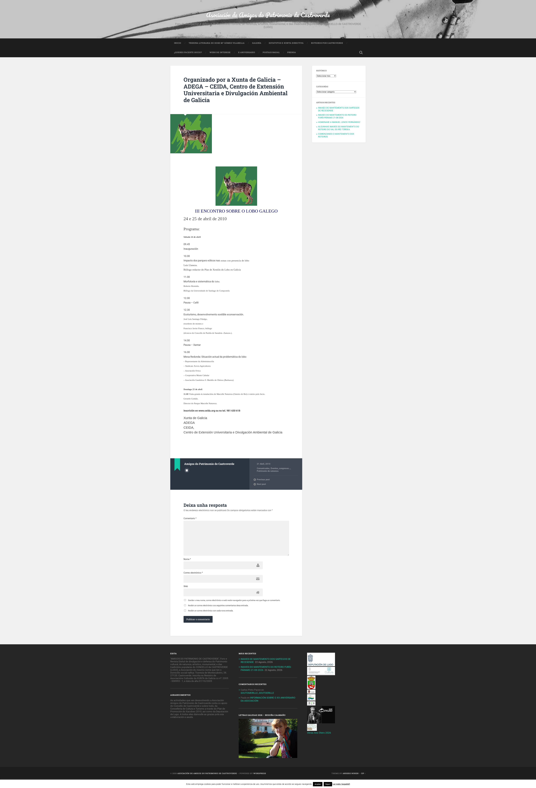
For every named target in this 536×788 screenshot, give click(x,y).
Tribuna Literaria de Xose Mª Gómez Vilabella (217, 43)
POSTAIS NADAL (271, 52)
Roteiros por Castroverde (327, 43)
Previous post (263, 479)
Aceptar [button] (318, 784)
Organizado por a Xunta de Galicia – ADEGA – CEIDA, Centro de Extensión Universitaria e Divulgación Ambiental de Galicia (236, 90)
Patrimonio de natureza (267, 471)
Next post (261, 484)
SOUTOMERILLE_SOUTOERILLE (257, 693)
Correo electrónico (193, 573)
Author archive (186, 470)
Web (186, 586)
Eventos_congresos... (280, 468)
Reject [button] (327, 784)
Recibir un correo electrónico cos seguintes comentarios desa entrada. (218, 605)
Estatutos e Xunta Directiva (286, 43)
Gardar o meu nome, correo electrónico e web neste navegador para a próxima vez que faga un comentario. (234, 600)
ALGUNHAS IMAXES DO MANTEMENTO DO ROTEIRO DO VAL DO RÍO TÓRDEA (338, 128)
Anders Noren (351, 773)
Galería (256, 43)
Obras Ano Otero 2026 (319, 732)
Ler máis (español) (341, 784)
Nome (187, 559)
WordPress (259, 773)
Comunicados (263, 468)
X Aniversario (246, 52)
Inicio (177, 43)
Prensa (291, 52)
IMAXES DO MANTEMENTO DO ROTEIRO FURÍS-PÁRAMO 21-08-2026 (337, 116)
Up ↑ (363, 773)
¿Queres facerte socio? (188, 52)
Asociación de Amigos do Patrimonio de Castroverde (268, 15)
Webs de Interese (220, 52)
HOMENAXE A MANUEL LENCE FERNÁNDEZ (339, 122)
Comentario (190, 518)
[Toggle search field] (361, 52)
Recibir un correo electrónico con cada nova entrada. (210, 611)
